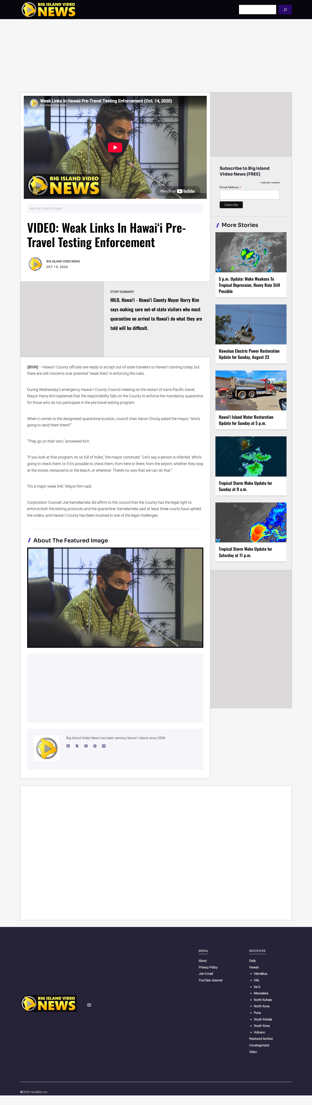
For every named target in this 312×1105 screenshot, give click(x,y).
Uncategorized (259, 1045)
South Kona (262, 1026)
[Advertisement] (156, 55)
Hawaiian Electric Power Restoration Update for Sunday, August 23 (249, 354)
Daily (252, 961)
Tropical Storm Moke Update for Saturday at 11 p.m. (245, 552)
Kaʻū (257, 987)
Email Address (230, 187)
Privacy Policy (208, 967)
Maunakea (261, 993)
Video (253, 1052)
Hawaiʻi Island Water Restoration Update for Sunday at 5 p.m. (246, 420)
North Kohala (263, 1000)
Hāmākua (260, 974)
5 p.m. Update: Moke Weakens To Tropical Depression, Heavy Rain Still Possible (249, 285)
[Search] (285, 9)
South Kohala (263, 1019)
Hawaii (254, 967)
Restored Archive (261, 1039)
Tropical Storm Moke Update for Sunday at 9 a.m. (245, 486)
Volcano (259, 1032)
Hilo (256, 980)
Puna (257, 1013)
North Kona (262, 1006)
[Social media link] (68, 746)
